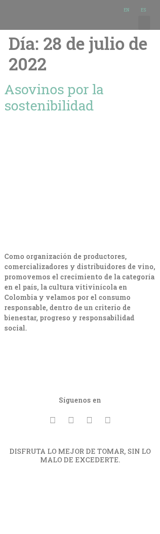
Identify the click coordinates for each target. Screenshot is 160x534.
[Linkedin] (71, 419)
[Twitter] (89, 419)
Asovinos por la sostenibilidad (54, 97)
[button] (144, 23)
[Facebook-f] (52, 419)
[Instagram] (107, 419)
